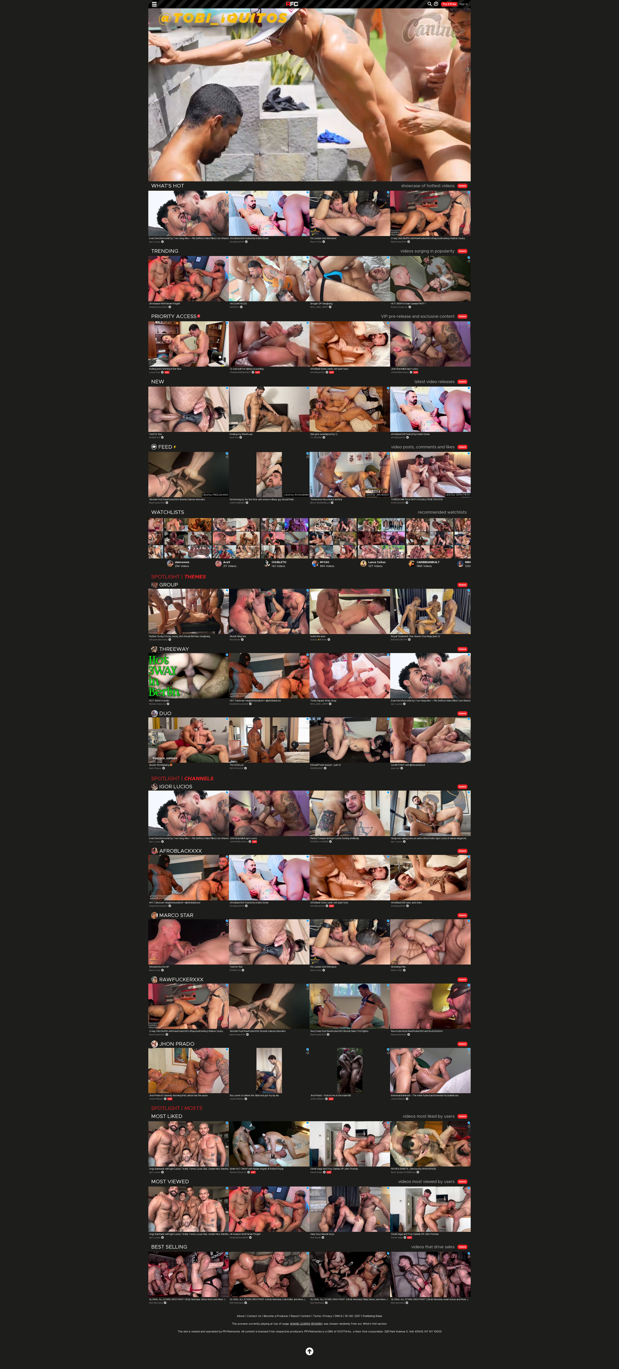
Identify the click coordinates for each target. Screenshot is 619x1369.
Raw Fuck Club (292, 4)
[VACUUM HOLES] (269, 278)
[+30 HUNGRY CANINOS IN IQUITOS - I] (393, 551)
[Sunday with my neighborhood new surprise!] (345, 551)
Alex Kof (395, 768)
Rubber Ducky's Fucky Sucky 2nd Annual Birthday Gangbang (179, 636)
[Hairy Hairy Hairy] (199, 538)
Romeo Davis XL (399, 307)
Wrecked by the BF (159, 967)
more (462, 186)
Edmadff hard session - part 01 (325, 765)
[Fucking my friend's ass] (269, 409)
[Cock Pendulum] (224, 524)
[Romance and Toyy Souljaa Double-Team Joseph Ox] (273, 524)
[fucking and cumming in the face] (188, 344)
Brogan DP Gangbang (321, 304)
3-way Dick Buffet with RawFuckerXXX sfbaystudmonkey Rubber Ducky (428, 238)
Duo (165, 713)
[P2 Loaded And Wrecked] (350, 213)
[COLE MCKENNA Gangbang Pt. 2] (369, 538)
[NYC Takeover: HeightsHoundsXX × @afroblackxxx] (269, 675)
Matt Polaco (155, 768)
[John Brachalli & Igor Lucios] (430, 344)
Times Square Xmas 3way (323, 701)
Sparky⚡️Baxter (318, 640)
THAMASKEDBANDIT (240, 372)
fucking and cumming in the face (165, 369)
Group (168, 585)
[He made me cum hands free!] (151, 524)
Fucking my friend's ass (241, 434)
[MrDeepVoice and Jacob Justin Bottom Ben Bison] (393, 538)
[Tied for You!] (188, 409)
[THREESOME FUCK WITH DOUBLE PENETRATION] (430, 474)
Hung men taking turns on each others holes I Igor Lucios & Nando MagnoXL (429, 838)
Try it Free (449, 4)
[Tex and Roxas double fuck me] (224, 551)
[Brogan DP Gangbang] (350, 278)
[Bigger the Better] (321, 551)
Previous (161, 213)
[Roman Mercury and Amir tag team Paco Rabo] (176, 551)
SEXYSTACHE (236, 768)
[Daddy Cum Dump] (321, 538)
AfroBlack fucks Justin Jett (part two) (329, 369)
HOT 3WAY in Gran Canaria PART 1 (408, 304)
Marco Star (316, 242)
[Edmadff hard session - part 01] (350, 740)
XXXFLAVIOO (398, 503)
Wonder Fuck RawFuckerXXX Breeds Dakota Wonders (177, 499)
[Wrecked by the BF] (188, 942)
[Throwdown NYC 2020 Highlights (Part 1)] (296, 524)
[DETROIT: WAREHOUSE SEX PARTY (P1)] (296, 551)
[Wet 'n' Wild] (273, 538)
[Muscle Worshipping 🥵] (188, 740)
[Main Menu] (154, 4)
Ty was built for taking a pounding (247, 369)
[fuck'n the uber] (350, 611)
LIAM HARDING (237, 503)
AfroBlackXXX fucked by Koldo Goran (249, 238)
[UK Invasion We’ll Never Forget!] (188, 278)
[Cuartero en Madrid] (248, 538)
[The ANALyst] (269, 740)
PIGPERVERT (316, 768)
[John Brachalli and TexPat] (224, 538)
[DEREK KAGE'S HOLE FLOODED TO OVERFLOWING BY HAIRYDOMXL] (466, 551)
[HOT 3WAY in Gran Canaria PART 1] (430, 278)
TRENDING (164, 251)
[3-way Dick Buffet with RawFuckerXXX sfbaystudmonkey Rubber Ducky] (430, 213)
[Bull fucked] (176, 538)
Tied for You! (155, 434)
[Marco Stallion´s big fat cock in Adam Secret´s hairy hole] (176, 524)
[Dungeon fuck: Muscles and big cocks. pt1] (151, 538)
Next (457, 213)
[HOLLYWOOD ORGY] (466, 524)
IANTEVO (234, 307)
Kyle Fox (234, 438)
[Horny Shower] (248, 524)
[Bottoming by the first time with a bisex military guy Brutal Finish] (269, 474)
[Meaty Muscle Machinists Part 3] (199, 551)
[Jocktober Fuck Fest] (345, 538)
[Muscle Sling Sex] (269, 611)
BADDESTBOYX (399, 640)
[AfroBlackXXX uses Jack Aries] (430, 877)
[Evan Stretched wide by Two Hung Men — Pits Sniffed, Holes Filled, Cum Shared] (188, 213)
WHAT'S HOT (167, 186)
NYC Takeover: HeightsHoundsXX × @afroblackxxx (255, 701)
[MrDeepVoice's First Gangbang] (369, 524)
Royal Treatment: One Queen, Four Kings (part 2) (415, 636)
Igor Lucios (154, 242)
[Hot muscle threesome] (441, 551)
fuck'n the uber (317, 636)
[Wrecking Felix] (430, 942)
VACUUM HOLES (238, 304)
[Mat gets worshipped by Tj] (350, 409)
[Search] (429, 4)
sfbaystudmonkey (158, 640)
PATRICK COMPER (319, 842)
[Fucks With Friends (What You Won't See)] (296, 538)
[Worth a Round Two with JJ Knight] (369, 551)
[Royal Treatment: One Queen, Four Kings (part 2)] (430, 611)
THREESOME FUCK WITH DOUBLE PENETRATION (417, 499)
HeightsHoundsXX (158, 307)
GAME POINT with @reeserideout (408, 765)
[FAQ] (436, 4)
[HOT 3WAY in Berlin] (188, 675)
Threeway (174, 649)
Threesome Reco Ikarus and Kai (326, 499)
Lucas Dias (154, 372)
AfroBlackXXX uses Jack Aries (406, 903)
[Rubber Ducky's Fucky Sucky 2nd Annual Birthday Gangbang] (188, 611)
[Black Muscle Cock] (199, 524)
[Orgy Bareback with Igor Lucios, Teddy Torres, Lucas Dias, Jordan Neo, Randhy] (418, 524)
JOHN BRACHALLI (400, 372)
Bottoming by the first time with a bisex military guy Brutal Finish (262, 499)
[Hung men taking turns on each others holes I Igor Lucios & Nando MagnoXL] (430, 813)
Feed (166, 447)
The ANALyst (237, 765)
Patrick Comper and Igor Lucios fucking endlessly (334, 838)
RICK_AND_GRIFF (319, 307)
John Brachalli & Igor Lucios (404, 369)
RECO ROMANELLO (320, 503)
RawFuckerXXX (399, 242)
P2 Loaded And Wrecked (323, 238)
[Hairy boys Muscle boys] (345, 524)
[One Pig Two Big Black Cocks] (273, 551)
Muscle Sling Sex (238, 636)
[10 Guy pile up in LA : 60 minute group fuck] (418, 551)
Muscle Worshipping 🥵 (160, 765)
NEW (157, 381)
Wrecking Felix (398, 967)
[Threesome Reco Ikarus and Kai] (350, 474)
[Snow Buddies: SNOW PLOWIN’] (393, 524)
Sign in (464, 4)
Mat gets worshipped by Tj (323, 434)
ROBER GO (154, 438)
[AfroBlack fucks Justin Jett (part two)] (350, 344)
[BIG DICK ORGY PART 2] (321, 524)
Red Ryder (235, 640)
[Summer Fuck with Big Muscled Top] (151, 551)
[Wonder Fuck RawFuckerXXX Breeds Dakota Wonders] (188, 474)
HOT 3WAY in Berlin (159, 701)
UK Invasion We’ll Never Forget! (164, 304)
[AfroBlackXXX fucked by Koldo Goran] (269, 213)
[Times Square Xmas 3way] (350, 675)
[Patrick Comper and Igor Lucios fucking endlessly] (350, 813)
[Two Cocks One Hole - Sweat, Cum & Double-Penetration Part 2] (248, 551)
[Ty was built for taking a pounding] (269, 344)
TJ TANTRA (316, 438)
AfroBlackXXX (237, 242)
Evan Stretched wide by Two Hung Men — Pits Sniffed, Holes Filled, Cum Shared (188, 238)
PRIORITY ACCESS (174, 316)
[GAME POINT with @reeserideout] (430, 740)
